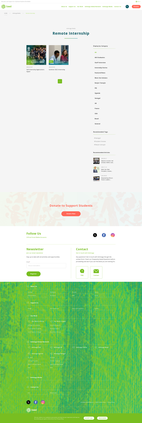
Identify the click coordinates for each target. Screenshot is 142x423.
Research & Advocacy (55, 332)
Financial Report (32, 295)
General (97, 124)
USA (96, 113)
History (96, 292)
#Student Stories (100, 141)
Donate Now (71, 214)
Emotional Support (54, 328)
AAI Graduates (100, 57)
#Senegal (97, 138)
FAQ (29, 393)
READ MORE (102, 418)
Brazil (97, 119)
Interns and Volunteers (78, 308)
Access (96, 295)
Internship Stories (101, 68)
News (29, 367)
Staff (73, 295)
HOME (5, 13)
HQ (96, 88)
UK (96, 103)
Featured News (100, 73)
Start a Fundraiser (54, 308)
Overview (30, 292)
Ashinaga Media (17, 13)
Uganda (97, 93)
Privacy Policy (111, 402)
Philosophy (53, 292)
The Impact (53, 295)
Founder (74, 292)
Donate (136, 6)
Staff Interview (100, 62)
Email (28, 262)
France (97, 108)
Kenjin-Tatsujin (100, 83)
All (96, 52)
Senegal (97, 98)
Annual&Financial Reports (87, 402)
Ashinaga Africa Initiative (34, 325)
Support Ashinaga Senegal (56, 364)
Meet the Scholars (101, 78)
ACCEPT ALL (89, 418)
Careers (97, 308)
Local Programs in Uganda (34, 328)
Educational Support (55, 325)
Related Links (53, 393)
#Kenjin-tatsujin (100, 145)
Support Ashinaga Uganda (34, 364)
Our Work (30, 357)
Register (33, 274)
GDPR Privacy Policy (101, 402)
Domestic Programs (33, 361)
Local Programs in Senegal (34, 332)
